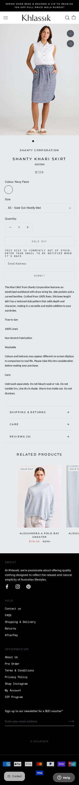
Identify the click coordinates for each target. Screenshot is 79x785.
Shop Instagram (16, 684)
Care (14, 424)
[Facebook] (7, 586)
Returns (10, 628)
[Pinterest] (28, 586)
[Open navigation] (6, 17)
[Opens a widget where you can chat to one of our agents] (64, 778)
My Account (13, 690)
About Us (11, 657)
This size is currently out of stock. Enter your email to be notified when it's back (38, 253)
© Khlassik (39, 741)
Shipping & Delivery (20, 622)
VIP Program (14, 697)
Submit (39, 275)
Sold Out (39, 241)
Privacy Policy (16, 677)
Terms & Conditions (19, 670)
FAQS (8, 615)
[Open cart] (73, 18)
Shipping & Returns (28, 412)
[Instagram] (18, 586)
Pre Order (12, 664)
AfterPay (11, 635)
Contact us (13, 609)
